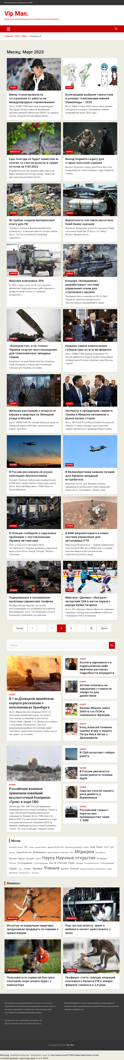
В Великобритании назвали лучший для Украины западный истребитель (89, 475)
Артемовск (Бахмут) (73, 847)
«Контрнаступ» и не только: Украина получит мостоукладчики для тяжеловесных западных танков (33, 351)
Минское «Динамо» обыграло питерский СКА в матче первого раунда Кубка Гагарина (87, 601)
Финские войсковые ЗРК (26, 281)
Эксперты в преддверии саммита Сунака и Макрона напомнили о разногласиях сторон (89, 414)
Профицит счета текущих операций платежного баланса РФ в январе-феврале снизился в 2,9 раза (90, 981)
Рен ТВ (52, 863)
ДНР (112, 847)
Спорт (13, 87)
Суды (20, 869)
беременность (24, 873)
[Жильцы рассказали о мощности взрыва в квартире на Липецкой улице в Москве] (34, 390)
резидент (35, 873)
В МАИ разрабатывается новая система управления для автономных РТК (86, 536)
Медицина (84, 851)
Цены (109, 869)
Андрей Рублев (40, 847)
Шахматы (13, 873)
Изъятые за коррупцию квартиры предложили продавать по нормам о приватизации (32, 929)
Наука (69, 152)
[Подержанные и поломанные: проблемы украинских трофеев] (34, 577)
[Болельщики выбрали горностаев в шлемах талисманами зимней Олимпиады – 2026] (90, 74)
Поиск (112, 645)
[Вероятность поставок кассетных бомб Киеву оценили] (90, 200)
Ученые (51, 868)
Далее (104, 628)
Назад (19, 628)
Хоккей (74, 868)
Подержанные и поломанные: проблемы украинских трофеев (31, 599)
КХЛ (71, 852)
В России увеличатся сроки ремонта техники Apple (96, 775)
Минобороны (101, 853)
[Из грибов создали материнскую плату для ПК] (34, 200)
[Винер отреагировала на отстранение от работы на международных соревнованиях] (34, 74)
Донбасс (12, 853)
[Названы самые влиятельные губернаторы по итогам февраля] (90, 325)
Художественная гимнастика (93, 869)
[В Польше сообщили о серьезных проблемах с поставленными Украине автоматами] (34, 512)
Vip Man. (16, 13)
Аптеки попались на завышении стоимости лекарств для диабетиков (96, 690)
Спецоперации (107, 863)
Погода (12, 863)
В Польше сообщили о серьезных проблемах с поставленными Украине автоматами (32, 536)
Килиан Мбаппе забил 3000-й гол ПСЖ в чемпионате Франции (95, 711)
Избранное (39, 852)
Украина (37, 868)
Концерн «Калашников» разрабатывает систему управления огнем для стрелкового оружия (82, 286)
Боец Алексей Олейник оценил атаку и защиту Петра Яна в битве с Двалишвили (96, 732)
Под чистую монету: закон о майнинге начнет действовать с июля (88, 929)
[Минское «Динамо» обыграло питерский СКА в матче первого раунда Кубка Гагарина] (90, 577)
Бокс (99, 847)
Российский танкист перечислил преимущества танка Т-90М (94, 815)
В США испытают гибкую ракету (97, 754)
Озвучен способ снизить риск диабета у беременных (97, 794)
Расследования (41, 863)
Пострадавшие (24, 863)
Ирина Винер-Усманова (57, 852)
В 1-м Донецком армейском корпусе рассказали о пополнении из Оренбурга (31, 703)
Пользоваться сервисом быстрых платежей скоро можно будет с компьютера (31, 981)
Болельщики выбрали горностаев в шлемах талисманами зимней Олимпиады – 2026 (89, 98)
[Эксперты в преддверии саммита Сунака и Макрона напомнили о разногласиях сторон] (90, 390)
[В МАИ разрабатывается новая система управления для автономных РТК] (90, 512)
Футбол (65, 868)
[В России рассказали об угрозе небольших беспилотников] (34, 451)
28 (91, 628)
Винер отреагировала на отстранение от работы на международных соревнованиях (32, 98)
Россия (62, 862)
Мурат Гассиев (26, 858)
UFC (26, 847)
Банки (86, 847)
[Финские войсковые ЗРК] (34, 260)
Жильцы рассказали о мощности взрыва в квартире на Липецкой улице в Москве (32, 414)
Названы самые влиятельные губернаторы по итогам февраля (88, 347)
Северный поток (91, 863)
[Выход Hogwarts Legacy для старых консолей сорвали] (90, 138)
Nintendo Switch (16, 847)
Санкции (79, 863)
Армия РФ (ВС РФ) (56, 847)
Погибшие (102, 858)
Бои (92, 847)
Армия (13, 274)
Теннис (27, 869)
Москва (13, 858)
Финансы (15, 152)
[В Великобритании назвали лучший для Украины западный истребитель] (90, 451)
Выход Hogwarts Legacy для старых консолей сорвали (84, 161)
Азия (31, 847)
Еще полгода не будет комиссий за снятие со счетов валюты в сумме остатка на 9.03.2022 (33, 162)
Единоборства (24, 852)
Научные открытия (75, 857)
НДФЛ (38, 859)
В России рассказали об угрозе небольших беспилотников (30, 473)
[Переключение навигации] (9, 28)
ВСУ (106, 847)
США (71, 862)
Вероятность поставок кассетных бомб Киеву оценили (89, 222)
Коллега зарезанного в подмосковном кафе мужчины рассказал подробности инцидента (97, 667)
